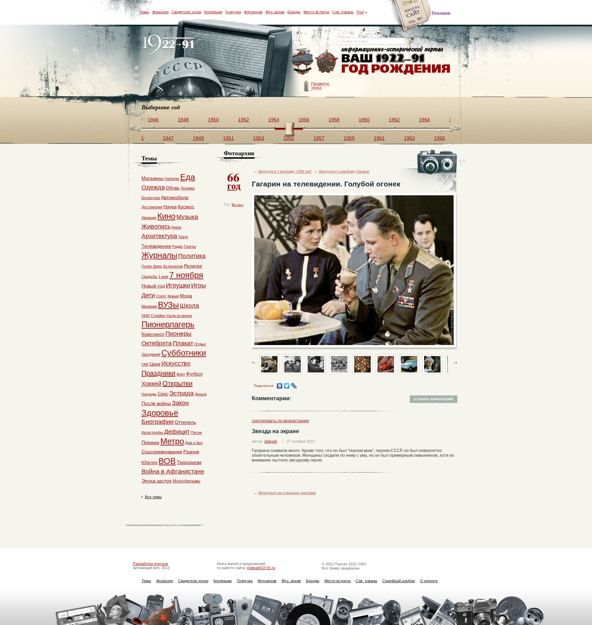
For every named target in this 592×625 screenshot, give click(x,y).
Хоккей (151, 383)
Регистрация (441, 12)
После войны (156, 403)
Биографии (157, 421)
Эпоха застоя (156, 480)
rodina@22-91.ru (261, 568)
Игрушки (178, 285)
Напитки (172, 178)
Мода (186, 295)
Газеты (190, 246)
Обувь (173, 188)
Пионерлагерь (168, 324)
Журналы (159, 255)
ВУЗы (168, 304)
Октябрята (156, 343)
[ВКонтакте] (279, 385)
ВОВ (167, 461)
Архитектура (159, 236)
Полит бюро (151, 266)
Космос (238, 205)
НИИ (145, 316)
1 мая (163, 276)
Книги (176, 227)
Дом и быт (194, 443)
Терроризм (189, 462)
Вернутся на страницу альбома (287, 493)
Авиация (148, 218)
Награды (149, 394)
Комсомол (152, 334)
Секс (163, 393)
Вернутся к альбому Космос (344, 171)
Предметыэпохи (320, 86)
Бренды (293, 12)
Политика (192, 256)
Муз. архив (275, 12)
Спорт (161, 296)
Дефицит (177, 431)
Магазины (152, 178)
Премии (150, 442)
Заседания (150, 354)
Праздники (158, 373)
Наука (170, 206)
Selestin (270, 441)
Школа (189, 305)
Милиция (149, 306)
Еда (187, 177)
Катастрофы (152, 432)
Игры (198, 285)
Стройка (158, 316)
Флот (180, 374)
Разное (191, 451)
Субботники (183, 352)
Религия (193, 266)
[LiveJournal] (294, 385)
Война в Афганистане (172, 471)
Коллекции (213, 12)
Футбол (194, 374)
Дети (148, 295)
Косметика (150, 198)
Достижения (151, 207)
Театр (183, 237)
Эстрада (181, 393)
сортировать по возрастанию (280, 420)
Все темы (153, 497)
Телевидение (156, 246)
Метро (172, 441)
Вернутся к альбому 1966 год (285, 171)
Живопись (156, 226)
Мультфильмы (186, 481)
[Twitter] (287, 385)
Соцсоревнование (161, 451)
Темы (144, 12)
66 (234, 180)
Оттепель (185, 422)
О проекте (429, 581)
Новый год (153, 286)
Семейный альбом (398, 581)
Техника (188, 188)
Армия (173, 296)
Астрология (173, 266)
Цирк (154, 364)
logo (169, 45)
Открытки (177, 383)
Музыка (187, 216)
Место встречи (316, 12)
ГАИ (144, 364)
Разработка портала (150, 564)
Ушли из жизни (179, 316)
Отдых (200, 344)
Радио (177, 246)
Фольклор (160, 12)
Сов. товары (343, 12)
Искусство (175, 363)
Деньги (201, 394)
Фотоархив (253, 12)
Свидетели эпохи (186, 12)
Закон (180, 403)
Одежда (153, 187)
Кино (166, 216)
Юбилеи (149, 462)
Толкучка (233, 12)
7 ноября (186, 275)
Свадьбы (149, 276)
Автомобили (174, 197)
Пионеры (178, 333)
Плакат (183, 343)
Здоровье (159, 412)
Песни (196, 432)
